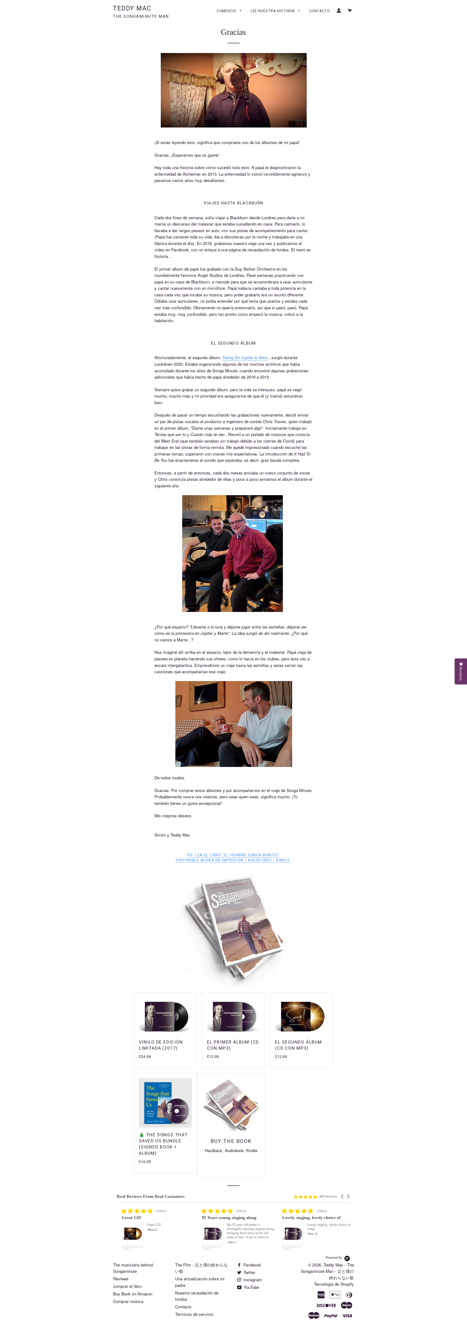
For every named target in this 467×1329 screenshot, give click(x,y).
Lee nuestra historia (273, 11)
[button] (343, 1196)
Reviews (121, 1278)
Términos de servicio (194, 1314)
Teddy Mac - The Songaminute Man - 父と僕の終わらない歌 (327, 1271)
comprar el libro (127, 1286)
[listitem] (153, 1232)
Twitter (248, 1272)
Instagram (252, 1279)
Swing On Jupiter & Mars (245, 357)
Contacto (319, 11)
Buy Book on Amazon (132, 1294)
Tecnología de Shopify (334, 1284)
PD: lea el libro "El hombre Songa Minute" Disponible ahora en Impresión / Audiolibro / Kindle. (233, 857)
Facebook (251, 1265)
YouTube (250, 1287)
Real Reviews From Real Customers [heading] (151, 1196)
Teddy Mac (141, 12)
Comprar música (128, 1301)
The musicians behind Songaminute (133, 1268)
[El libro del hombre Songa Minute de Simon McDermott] (233, 985)
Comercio (227, 11)
